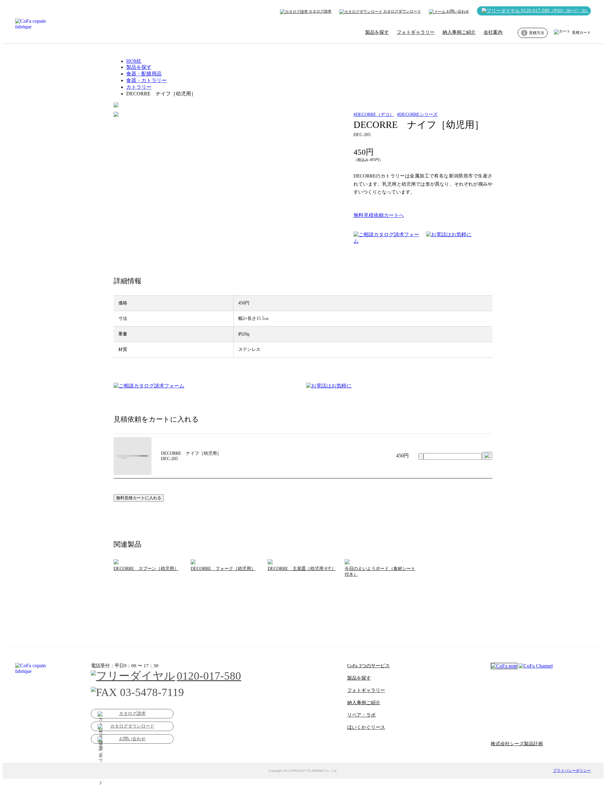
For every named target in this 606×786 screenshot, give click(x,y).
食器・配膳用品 (144, 73)
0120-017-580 (554, 10)
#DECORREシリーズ (417, 114)
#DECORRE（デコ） (374, 114)
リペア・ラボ (361, 714)
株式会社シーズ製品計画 (517, 743)
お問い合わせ (457, 11)
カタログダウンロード (401, 11)
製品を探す (377, 32)
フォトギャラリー (416, 32)
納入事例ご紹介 (459, 32)
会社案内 (493, 32)
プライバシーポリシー (572, 770)
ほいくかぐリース (366, 727)
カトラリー (139, 87)
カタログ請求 (319, 11)
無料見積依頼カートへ (379, 215)
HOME (133, 61)
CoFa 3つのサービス (368, 665)
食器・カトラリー (146, 80)
